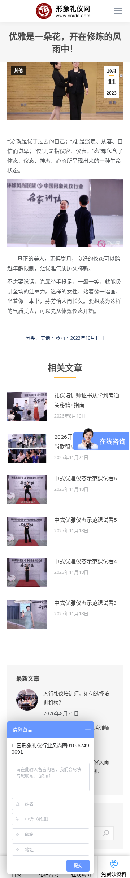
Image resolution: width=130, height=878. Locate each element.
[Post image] (27, 406)
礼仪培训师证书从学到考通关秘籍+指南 (86, 400)
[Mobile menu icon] (118, 11)
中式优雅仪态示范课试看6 (85, 478)
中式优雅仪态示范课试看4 (85, 561)
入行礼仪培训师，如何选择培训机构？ (76, 698)
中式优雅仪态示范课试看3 (85, 602)
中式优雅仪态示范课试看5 (85, 519)
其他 (18, 70)
